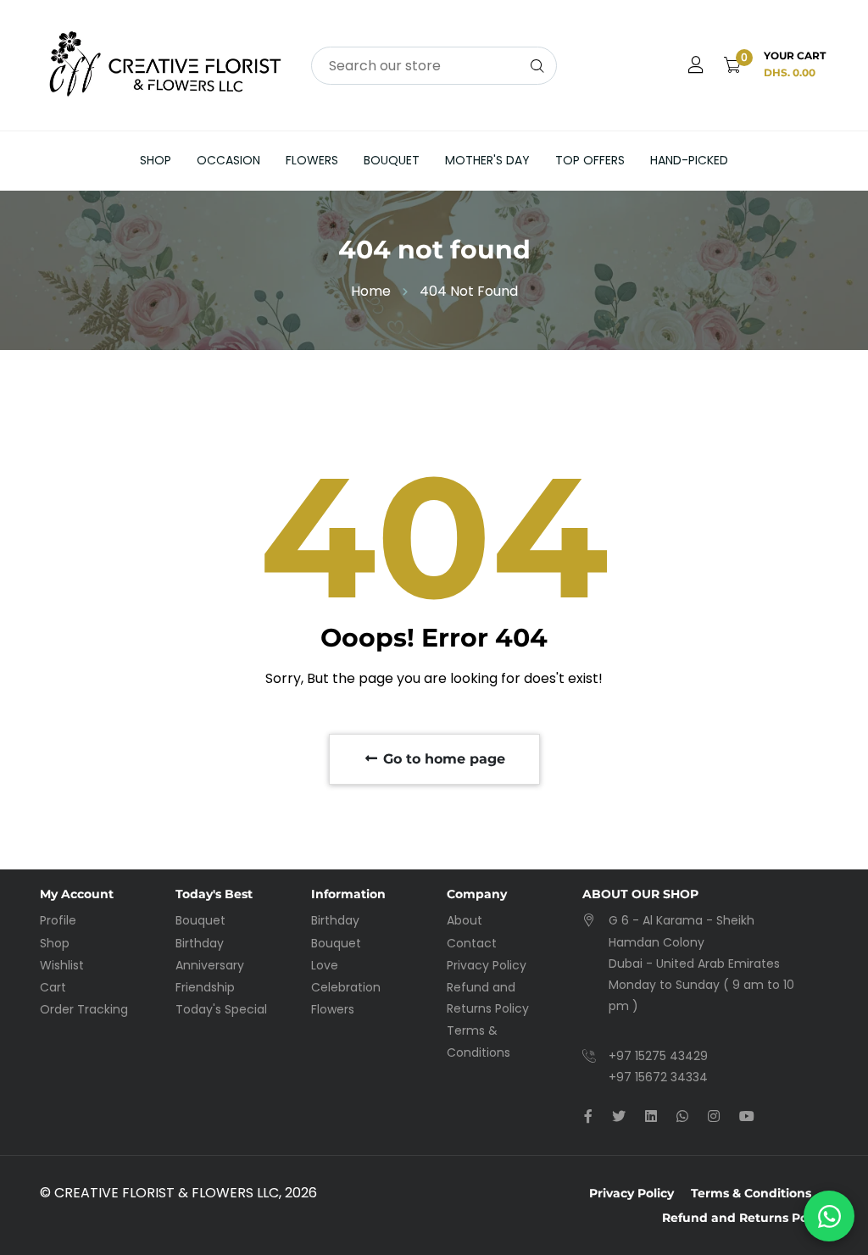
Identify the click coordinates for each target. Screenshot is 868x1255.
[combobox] (434, 66)
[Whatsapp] (682, 1116)
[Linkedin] (651, 1116)
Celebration (346, 987)
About (464, 920)
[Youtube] (746, 1116)
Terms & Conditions (751, 1193)
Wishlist (62, 965)
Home (371, 291)
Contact (472, 943)
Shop (155, 160)
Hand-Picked (689, 160)
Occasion (228, 160)
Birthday (199, 943)
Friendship (205, 987)
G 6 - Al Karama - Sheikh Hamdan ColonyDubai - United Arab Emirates (694, 941)
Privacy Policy (486, 965)
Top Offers (590, 160)
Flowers (312, 160)
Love (324, 965)
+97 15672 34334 (658, 1077)
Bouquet (392, 160)
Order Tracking (84, 1009)
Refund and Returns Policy (745, 1217)
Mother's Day (487, 160)
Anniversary (209, 965)
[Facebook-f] (588, 1116)
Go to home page (442, 759)
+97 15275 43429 (658, 1055)
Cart (53, 987)
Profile (58, 920)
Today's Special (221, 1009)
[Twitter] (618, 1116)
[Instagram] (713, 1116)
